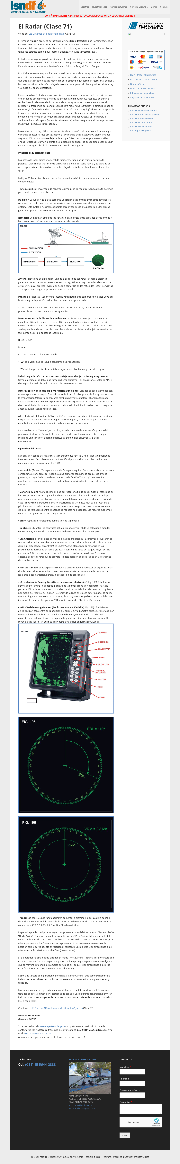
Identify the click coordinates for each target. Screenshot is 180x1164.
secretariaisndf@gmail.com (82, 1108)
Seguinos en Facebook (142, 97)
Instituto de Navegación (28, 7)
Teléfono (124, 1078)
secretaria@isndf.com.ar (38, 1033)
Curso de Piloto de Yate (141, 126)
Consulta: (126, 1102)
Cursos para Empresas (140, 130)
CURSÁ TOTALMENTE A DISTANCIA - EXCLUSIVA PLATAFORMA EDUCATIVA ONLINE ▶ (90, 15)
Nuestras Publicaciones (142, 88)
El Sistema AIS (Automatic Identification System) (57, 1008)
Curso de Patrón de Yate (141, 122)
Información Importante (143, 93)
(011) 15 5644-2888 (40, 1064)
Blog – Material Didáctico (143, 74)
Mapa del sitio (76, 1157)
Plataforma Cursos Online (144, 79)
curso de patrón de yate (51, 1026)
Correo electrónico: (131, 1090)
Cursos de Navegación (58, 1157)
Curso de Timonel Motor (141, 118)
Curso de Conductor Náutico (143, 110)
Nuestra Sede (137, 84)
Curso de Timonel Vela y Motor (144, 114)
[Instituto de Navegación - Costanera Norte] (90, 1092)
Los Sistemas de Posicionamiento (46, 33)
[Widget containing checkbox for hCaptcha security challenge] (141, 1122)
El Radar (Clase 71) (45, 26)
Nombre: (125, 1067)
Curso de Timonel (39, 1157)
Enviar (125, 1135)
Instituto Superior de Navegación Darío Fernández (126, 1157)
